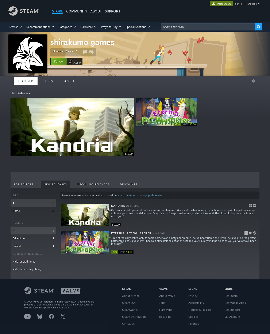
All (33, 203)
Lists (49, 81)
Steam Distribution (134, 316)
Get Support (232, 309)
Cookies (193, 316)
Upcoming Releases (93, 184)
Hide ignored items (24, 261)
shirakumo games (82, 42)
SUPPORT (112, 11)
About (96, 11)
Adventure (33, 238)
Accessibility (196, 302)
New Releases (55, 184)
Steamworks (130, 309)
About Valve (167, 295)
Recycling (165, 316)
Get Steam (231, 295)
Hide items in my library (27, 269)
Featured (25, 81)
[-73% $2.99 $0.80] (85, 242)
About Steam (130, 295)
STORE (57, 11)
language (252, 3)
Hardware (165, 309)
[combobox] (208, 26)
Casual (33, 246)
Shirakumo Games (63, 51)
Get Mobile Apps (235, 302)
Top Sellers (24, 184)
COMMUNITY (76, 11)
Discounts (129, 184)
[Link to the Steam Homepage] (23, 14)
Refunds (193, 323)
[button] (15, 27)
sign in (238, 3)
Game (33, 210)
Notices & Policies (199, 309)
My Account (232, 316)
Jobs (162, 302)
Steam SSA (129, 302)
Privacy (192, 295)
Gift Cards (128, 323)
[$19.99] (85, 215)
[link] (185, 124)
